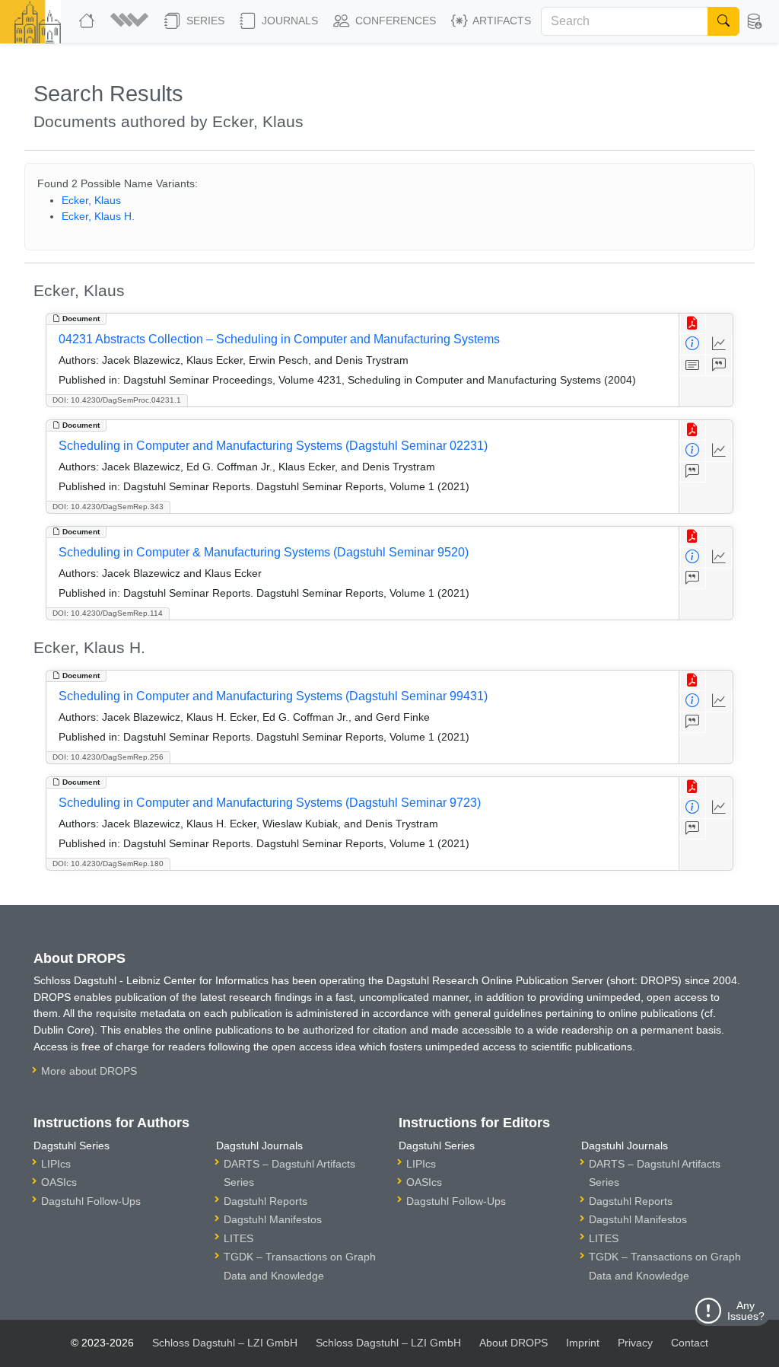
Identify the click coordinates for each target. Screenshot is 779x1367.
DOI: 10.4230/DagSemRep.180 (108, 863)
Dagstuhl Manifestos (273, 1219)
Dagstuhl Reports (265, 1201)
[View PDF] (692, 324)
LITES (238, 1238)
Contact (689, 1343)
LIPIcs (56, 1164)
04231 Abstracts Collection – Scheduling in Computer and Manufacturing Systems (279, 339)
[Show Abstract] (692, 365)
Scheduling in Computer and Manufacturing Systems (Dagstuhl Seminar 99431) (273, 696)
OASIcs (59, 1182)
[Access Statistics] (719, 344)
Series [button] (203, 20)
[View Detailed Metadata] (692, 344)
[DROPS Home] (88, 21)
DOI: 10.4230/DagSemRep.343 (108, 506)
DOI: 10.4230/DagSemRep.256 (108, 757)
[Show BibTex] (719, 365)
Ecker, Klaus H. (98, 216)
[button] (131, 21)
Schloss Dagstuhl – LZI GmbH (224, 1343)
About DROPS (513, 1343)
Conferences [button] (394, 20)
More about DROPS (89, 1071)
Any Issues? (746, 1310)
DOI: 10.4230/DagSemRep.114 (107, 613)
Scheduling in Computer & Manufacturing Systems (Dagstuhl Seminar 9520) (264, 552)
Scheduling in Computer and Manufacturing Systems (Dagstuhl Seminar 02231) (273, 445)
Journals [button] (288, 20)
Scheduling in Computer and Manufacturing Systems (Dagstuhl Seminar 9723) (270, 802)
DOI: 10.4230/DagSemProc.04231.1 (116, 400)
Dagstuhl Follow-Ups (91, 1201)
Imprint (582, 1343)
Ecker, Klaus (91, 200)
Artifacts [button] (500, 20)
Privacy (635, 1343)
